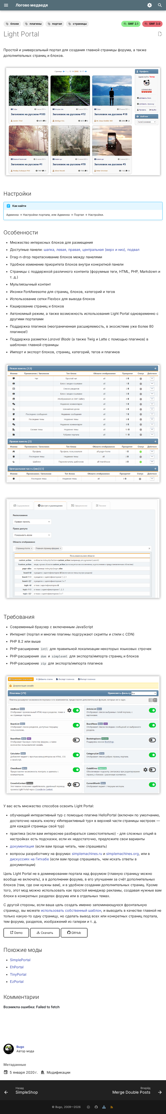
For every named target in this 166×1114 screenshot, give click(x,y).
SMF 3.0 (154, 23)
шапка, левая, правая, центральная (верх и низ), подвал (91, 249)
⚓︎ (36, 193)
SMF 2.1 (133, 23)
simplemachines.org (122, 853)
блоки (14, 23)
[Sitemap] (104, 1107)
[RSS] (111, 1107)
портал (57, 23)
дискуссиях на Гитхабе (29, 859)
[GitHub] (96, 1107)
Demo (17, 932)
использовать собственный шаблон (71, 910)
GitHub (75, 932)
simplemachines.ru (87, 853)
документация (22, 846)
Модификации (58, 1072)
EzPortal (17, 981)
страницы (80, 23)
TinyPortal (18, 974)
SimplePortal (20, 960)
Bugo (20, 1047)
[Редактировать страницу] (160, 34)
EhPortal (17, 967)
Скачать (46, 932)
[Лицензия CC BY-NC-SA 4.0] (88, 1107)
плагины (36, 23)
